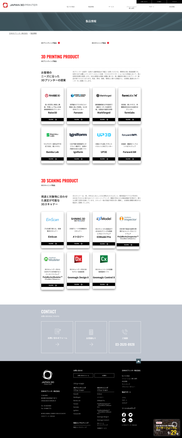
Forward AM (76, 414)
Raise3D (75, 394)
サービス (111, 7)
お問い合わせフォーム (83, 375)
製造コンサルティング (80, 427)
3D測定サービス (102, 428)
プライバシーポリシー (128, 387)
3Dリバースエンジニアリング (102, 424)
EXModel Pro (101, 400)
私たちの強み (71, 7)
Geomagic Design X (103, 417)
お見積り (159, 2)
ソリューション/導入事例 (131, 7)
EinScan (99, 394)
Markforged (76, 397)
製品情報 (91, 7)
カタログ (174, 2)
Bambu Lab (76, 400)
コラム (124, 397)
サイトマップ (126, 384)
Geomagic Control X (103, 420)
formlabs (76, 407)
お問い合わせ (144, 2)
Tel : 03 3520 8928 (46, 406)
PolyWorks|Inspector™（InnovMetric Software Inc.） (104, 405)
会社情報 (172, 7)
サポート (151, 7)
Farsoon (75, 404)
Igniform (76, 410)
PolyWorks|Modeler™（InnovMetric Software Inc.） (104, 412)
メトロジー (100, 397)
